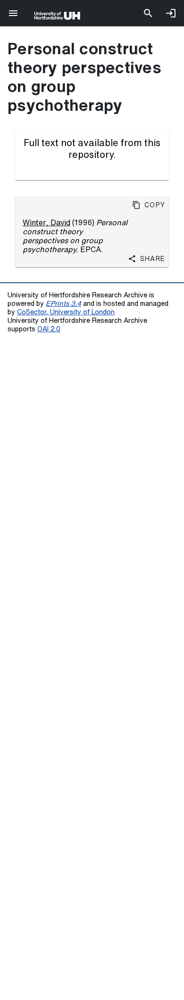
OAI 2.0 (48, 328)
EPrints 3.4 (63, 303)
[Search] (148, 13)
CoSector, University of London (66, 311)
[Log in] (170, 13)
